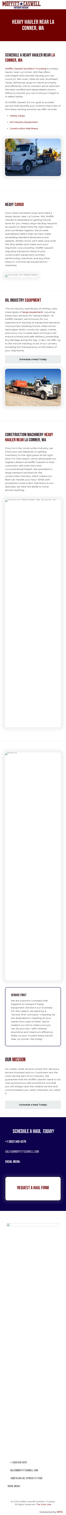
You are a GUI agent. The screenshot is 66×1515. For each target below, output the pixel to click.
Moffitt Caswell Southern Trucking (25, 68)
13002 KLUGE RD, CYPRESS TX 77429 (26, 1478)
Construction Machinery (24, 128)
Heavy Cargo (17, 115)
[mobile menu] (61, 4)
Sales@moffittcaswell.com (22, 1152)
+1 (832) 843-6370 (15, 1142)
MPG (60, 1512)
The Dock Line (43, 1504)
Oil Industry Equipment (24, 122)
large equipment (32, 312)
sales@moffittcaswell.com (24, 1470)
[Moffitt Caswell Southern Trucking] (21, 4)
